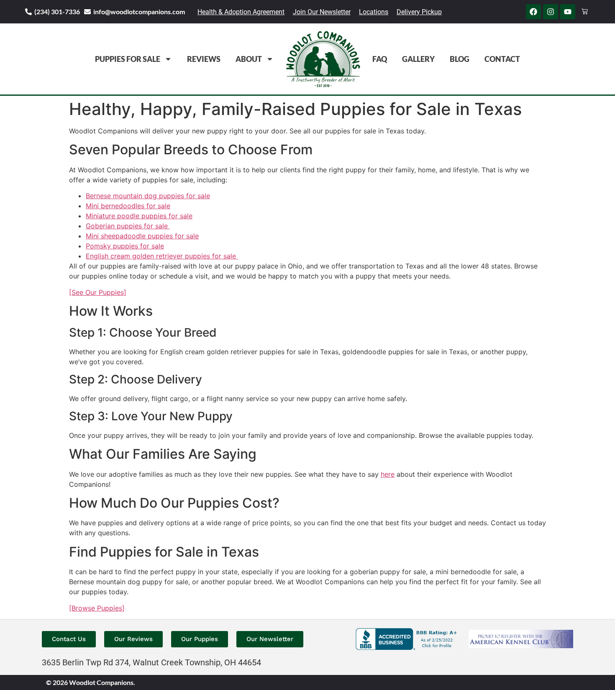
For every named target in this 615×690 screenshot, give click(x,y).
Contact (502, 59)
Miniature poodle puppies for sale (139, 216)
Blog (459, 59)
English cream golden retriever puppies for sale (162, 256)
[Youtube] (567, 11)
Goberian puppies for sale (128, 226)
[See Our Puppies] (97, 292)
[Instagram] (550, 11)
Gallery (418, 59)
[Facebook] (533, 11)
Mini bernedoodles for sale (128, 206)
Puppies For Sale (127, 59)
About (249, 59)
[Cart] (584, 11)
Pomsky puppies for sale (125, 246)
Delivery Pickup (419, 12)
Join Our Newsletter (322, 12)
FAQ (379, 59)
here (388, 474)
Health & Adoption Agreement (240, 12)
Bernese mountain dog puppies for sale (148, 196)
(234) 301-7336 (57, 11)
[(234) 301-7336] (28, 11)
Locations (373, 12)
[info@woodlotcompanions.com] (87, 11)
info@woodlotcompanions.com (139, 11)
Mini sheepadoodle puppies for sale (142, 236)
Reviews (203, 59)
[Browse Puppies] (97, 608)
